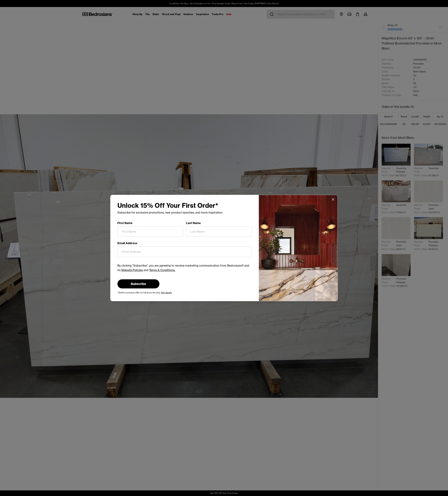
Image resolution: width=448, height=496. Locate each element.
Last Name (193, 223)
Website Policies (132, 270)
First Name (124, 223)
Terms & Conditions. (162, 270)
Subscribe (138, 284)
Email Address (127, 243)
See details (166, 292)
